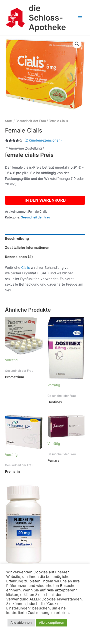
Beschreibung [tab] (17, 238)
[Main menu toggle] (80, 18)
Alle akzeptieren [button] (51, 622)
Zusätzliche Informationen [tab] (27, 247)
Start (8, 121)
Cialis (25, 268)
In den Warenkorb (45, 200)
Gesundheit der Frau (31, 121)
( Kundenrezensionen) (43, 140)
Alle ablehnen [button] (21, 622)
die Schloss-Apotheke (47, 17)
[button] (77, 43)
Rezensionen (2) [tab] (19, 257)
